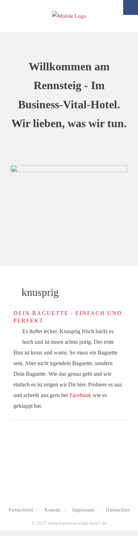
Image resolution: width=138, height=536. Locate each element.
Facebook (80, 395)
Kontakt (53, 510)
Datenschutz (118, 510)
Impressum (83, 510)
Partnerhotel (20, 510)
